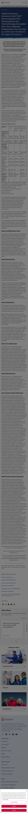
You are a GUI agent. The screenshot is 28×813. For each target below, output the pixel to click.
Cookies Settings (14, 802)
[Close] (26, 790)
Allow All (14, 810)
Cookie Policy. (5, 799)
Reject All (14, 806)
